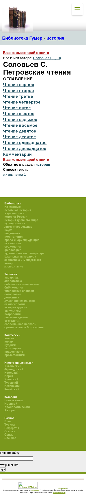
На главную (12, 206)
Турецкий (11, 382)
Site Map (10, 438)
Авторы (9, 410)
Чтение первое (18, 84)
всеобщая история (17, 210)
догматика (11, 297)
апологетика (13, 281)
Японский (11, 379)
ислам (8, 341)
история (55, 38)
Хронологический (17, 407)
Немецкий (11, 372)
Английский (12, 366)
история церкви (15, 307)
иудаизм (10, 345)
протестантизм (14, 355)
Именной (10, 403)
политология (13, 236)
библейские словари (19, 290)
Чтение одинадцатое (25, 142)
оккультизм (12, 310)
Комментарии (17, 154)
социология (12, 246)
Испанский (12, 386)
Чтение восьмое (20, 125)
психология (12, 243)
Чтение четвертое (22, 102)
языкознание (13, 266)
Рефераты (11, 428)
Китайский (11, 389)
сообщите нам (59, 492)
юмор (8, 263)
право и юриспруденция (21, 240)
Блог (7, 421)
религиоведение (16, 317)
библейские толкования (21, 284)
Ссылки (9, 431)
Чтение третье (18, 96)
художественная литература (24, 253)
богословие (12, 294)
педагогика (12, 233)
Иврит (8, 376)
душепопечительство (19, 300)
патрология (12, 314)
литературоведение (18, 226)
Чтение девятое (19, 131)
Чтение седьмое (20, 119)
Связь (8, 434)
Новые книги (13, 400)
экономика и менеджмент (22, 259)
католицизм (12, 348)
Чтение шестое (18, 113)
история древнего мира (21, 220)
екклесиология (15, 304)
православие (13, 351)
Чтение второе (18, 90)
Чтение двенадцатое (24, 148)
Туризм (9, 424)
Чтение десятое (19, 137)
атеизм (9, 338)
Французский (13, 369)
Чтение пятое (17, 108)
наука (8, 230)
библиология (13, 287)
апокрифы (11, 277)
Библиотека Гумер (22, 38)
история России (15, 216)
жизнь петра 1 (14, 174)
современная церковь (20, 324)
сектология (12, 320)
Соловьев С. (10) (47, 58)
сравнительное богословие (23, 327)
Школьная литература (20, 256)
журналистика (14, 213)
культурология (14, 223)
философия (12, 250)
